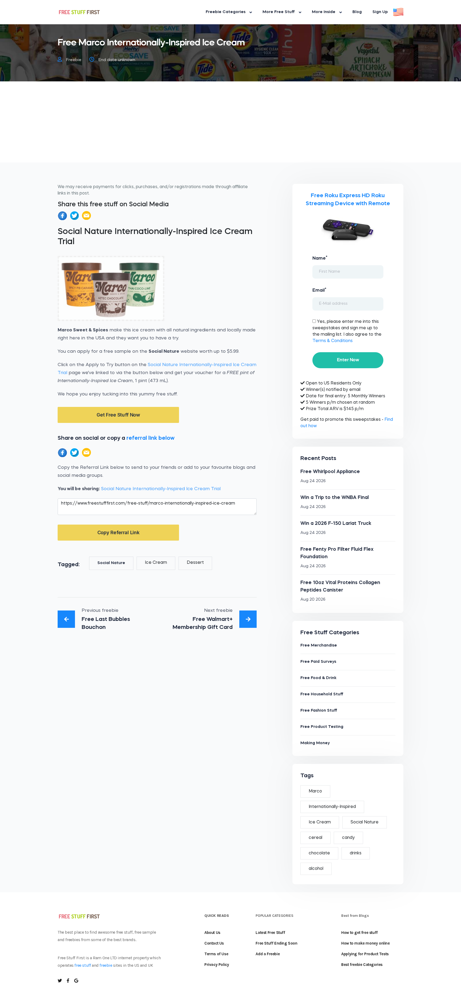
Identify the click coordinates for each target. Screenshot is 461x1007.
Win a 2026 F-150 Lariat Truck (335, 523)
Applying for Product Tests (365, 954)
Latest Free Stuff (270, 932)
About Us (212, 932)
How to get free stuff (359, 932)
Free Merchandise (318, 646)
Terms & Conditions (332, 341)
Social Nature (111, 563)
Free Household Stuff (321, 694)
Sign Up (380, 12)
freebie (106, 965)
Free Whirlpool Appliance (330, 471)
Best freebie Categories (362, 964)
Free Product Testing (321, 727)
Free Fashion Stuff (318, 711)
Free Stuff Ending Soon (276, 943)
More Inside (323, 12)
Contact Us (214, 943)
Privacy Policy (216, 964)
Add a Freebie (268, 954)
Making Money (315, 743)
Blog (357, 12)
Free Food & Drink (318, 678)
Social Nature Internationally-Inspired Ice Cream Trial (161, 489)
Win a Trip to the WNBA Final (334, 497)
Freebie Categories (225, 12)
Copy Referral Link (118, 532)
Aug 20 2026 (312, 600)
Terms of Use (216, 954)
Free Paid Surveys (318, 662)
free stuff (82, 965)
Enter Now (348, 360)
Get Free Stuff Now (118, 415)
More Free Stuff (279, 12)
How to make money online (365, 943)
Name (319, 258)
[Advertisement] (230, 125)
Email (319, 290)
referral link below (150, 438)
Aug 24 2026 (313, 481)
